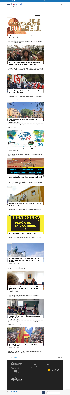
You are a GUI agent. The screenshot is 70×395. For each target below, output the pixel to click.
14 (14, 357)
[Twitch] (17, 0)
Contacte (40, 0)
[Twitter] (16, 1)
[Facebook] (7, 1)
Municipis (50, 4)
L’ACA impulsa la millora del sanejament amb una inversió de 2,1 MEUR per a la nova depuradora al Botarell (24, 260)
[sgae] (16, 371)
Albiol (9, 15)
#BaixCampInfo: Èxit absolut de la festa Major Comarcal (23, 119)
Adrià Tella (10, 37)
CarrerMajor (43, 4)
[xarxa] (16, 363)
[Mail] (11, 1)
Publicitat (57, 0)
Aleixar (13, 15)
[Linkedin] (9, 1)
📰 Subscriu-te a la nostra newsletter (49, 0)
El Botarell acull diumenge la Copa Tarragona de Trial (25, 177)
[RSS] (12, 1)
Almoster (22, 15)
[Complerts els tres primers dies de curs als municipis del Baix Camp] (25, 308)
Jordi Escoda (11, 122)
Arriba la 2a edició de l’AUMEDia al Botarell (22, 149)
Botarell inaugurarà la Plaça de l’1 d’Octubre (22, 233)
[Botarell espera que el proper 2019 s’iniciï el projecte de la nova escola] (25, 200)
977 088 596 (35, 368)
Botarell (37, 15)
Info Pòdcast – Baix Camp (34, 4)
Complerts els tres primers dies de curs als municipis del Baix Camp (25, 316)
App (42, 0)
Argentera (32, 15)
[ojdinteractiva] (16, 379)
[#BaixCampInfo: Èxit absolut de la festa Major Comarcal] (25, 116)
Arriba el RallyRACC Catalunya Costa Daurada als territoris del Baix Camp (24, 91)
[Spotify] (14, 1)
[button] (61, 5)
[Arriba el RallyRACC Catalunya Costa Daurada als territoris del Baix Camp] (25, 84)
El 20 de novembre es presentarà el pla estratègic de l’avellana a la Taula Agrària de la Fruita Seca (24, 63)
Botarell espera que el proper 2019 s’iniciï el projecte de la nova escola (25, 204)
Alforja (18, 15)
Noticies (25, 4)
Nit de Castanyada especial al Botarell (20, 36)
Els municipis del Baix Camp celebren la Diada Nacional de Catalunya (23, 345)
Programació (61, 0)
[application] (25, 393)
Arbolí (27, 15)
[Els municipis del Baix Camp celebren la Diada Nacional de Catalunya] (25, 339)
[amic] (16, 367)
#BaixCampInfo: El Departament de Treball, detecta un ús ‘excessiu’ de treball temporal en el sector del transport (25, 288)
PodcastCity (57, 4)
